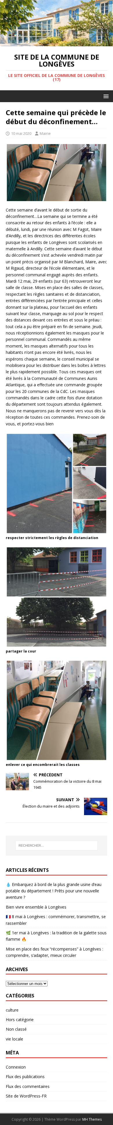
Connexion (16, 1067)
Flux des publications (25, 1076)
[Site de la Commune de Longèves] (56, 43)
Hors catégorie (20, 1019)
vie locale (14, 1039)
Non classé (16, 1029)
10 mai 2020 (21, 133)
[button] (105, 96)
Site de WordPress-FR (26, 1096)
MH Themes (92, 1119)
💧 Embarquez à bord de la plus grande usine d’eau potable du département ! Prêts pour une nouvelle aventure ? (53, 891)
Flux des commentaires (28, 1086)
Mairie (45, 133)
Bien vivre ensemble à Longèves (36, 907)
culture (12, 1010)
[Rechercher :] (56, 845)
